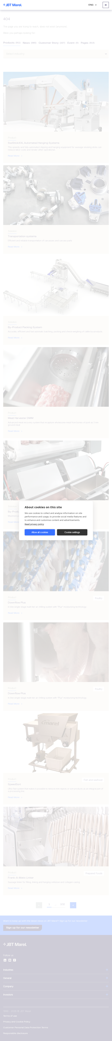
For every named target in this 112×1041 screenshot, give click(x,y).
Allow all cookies (40, 532)
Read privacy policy (34, 523)
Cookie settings (72, 532)
